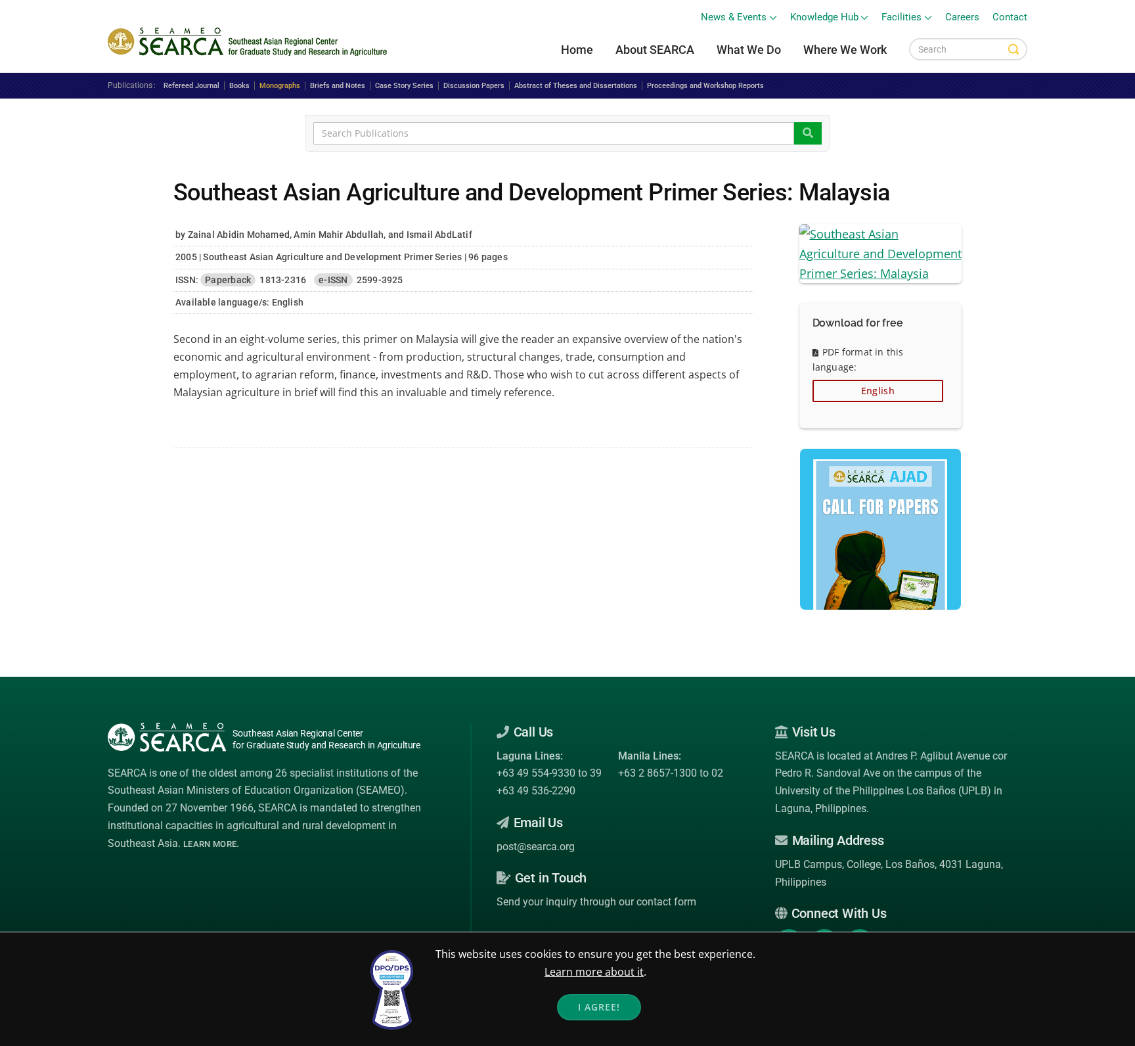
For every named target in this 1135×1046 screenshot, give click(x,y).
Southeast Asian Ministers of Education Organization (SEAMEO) (256, 790)
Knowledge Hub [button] (824, 17)
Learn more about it (594, 972)
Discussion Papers (473, 85)
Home (577, 50)
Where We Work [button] (845, 50)
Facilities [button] (901, 17)
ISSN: (186, 280)
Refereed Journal (191, 85)
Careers (962, 17)
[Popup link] (880, 252)
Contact (1009, 17)
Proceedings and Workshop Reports (705, 85)
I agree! (599, 1007)
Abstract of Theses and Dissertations (575, 85)
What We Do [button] (749, 50)
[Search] (1013, 49)
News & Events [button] (734, 17)
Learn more (209, 844)
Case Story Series (404, 85)
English (878, 390)
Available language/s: (222, 302)
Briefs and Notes (337, 85)
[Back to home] (249, 42)
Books (239, 85)
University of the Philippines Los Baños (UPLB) (883, 790)
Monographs (279, 85)
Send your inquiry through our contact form (596, 902)
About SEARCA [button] (654, 50)
